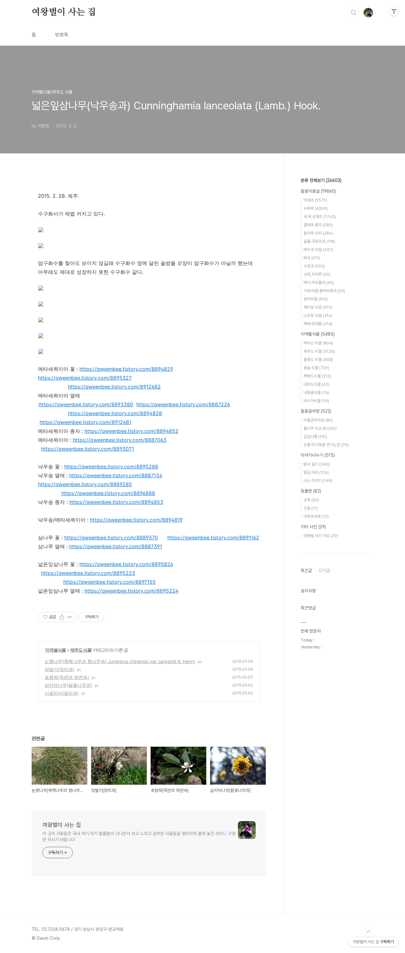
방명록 (61, 35)
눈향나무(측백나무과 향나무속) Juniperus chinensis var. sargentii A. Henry (120, 661)
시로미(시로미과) (62, 693)
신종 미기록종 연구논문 (326, 444)
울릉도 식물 (318, 359)
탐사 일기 (316, 464)
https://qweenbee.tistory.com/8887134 (115, 475)
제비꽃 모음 (317, 307)
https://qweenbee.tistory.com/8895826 (126, 564)
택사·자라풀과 (318, 282)
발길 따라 (316, 472)
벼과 (311, 257)
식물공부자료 (318, 420)
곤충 (310, 508)
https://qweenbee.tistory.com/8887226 (183, 404)
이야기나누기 (318, 455)
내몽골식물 (316, 392)
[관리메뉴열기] (394, 11)
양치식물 (315, 299)
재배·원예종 (318, 323)
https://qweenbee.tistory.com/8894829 (126, 369)
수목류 (315, 208)
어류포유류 (316, 516)
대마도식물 (316, 384)
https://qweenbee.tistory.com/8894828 (115, 413)
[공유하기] (62, 617)
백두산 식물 (318, 343)
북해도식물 (317, 376)
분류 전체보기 (321, 180)
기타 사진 (313, 526)
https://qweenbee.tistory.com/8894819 (136, 520)
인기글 (324, 570)
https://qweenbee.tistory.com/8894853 (116, 502)
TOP (368, 932)
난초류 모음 (317, 315)
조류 (311, 500)
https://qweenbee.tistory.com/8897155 (109, 582)
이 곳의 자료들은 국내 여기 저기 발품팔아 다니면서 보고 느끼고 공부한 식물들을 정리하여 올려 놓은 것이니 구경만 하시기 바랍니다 (138, 836)
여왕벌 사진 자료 (320, 535)
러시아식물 (316, 400)
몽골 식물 (316, 367)
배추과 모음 (318, 249)
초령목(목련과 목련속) (67, 677)
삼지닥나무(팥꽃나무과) (68, 685)
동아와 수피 (318, 233)
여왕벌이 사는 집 (64, 12)
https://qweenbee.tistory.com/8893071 (87, 449)
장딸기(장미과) (59, 669)
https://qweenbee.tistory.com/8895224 (131, 591)
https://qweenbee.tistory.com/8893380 (86, 404)
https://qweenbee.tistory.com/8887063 (119, 440)
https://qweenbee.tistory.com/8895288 (111, 466)
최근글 (306, 570)
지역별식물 (55, 650)
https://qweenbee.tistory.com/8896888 (108, 493)
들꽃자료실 (318, 191)
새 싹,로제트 (319, 216)
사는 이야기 (318, 480)
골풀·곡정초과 (319, 241)
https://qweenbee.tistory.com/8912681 (85, 422)
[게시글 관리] (70, 617)
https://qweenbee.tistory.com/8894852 (131, 431)
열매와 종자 (318, 224)
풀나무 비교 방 (320, 428)
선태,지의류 (316, 274)
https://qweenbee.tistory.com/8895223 (88, 573)
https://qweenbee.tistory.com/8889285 (85, 484)
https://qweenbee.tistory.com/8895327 (85, 378)
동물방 (311, 490)
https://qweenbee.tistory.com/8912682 (114, 386)
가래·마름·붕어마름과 (324, 290)
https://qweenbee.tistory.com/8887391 (115, 546)
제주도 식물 (80, 650)
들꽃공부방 (316, 411)
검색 (353, 12)
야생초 (315, 200)
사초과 (314, 266)
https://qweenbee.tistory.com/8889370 (111, 537)
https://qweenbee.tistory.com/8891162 (213, 537)
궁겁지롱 (315, 436)
